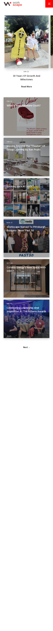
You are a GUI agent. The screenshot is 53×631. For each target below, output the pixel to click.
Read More (26, 86)
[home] (13, 4)
